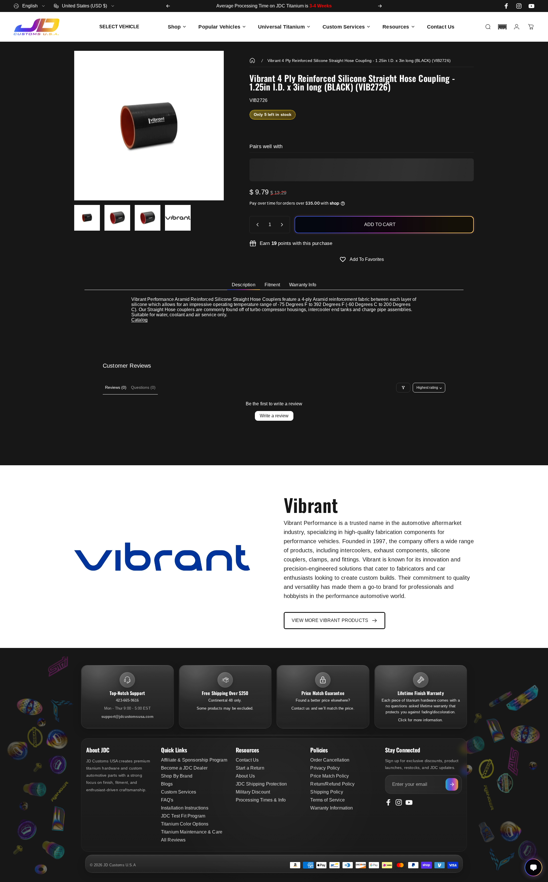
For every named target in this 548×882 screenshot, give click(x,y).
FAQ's (167, 800)
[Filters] (403, 387)
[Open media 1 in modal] (149, 125)
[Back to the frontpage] (252, 60)
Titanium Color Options (185, 823)
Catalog (139, 319)
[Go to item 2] (117, 218)
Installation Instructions (184, 808)
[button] (502, 27)
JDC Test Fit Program (183, 815)
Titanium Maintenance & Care (191, 831)
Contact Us (247, 760)
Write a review (274, 415)
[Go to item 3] (147, 218)
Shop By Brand (176, 776)
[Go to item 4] (178, 218)
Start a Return (250, 768)
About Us (245, 776)
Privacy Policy (325, 768)
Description (243, 284)
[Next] (380, 6)
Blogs (167, 784)
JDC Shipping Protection (261, 784)
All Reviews (173, 839)
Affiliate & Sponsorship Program (194, 760)
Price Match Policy (329, 776)
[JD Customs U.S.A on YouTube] (531, 6)
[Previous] (168, 6)
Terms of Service (327, 800)
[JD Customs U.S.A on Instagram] (519, 6)
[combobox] (30, 6)
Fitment (272, 284)
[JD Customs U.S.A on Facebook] (506, 6)
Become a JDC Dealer (184, 768)
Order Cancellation (329, 760)
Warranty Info (302, 284)
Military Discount (253, 792)
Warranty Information (331, 808)
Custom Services (178, 792)
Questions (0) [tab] (143, 387)
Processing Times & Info (261, 800)
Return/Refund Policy (332, 784)
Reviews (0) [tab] (115, 387)
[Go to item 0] (87, 218)
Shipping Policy (326, 792)
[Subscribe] (452, 784)
